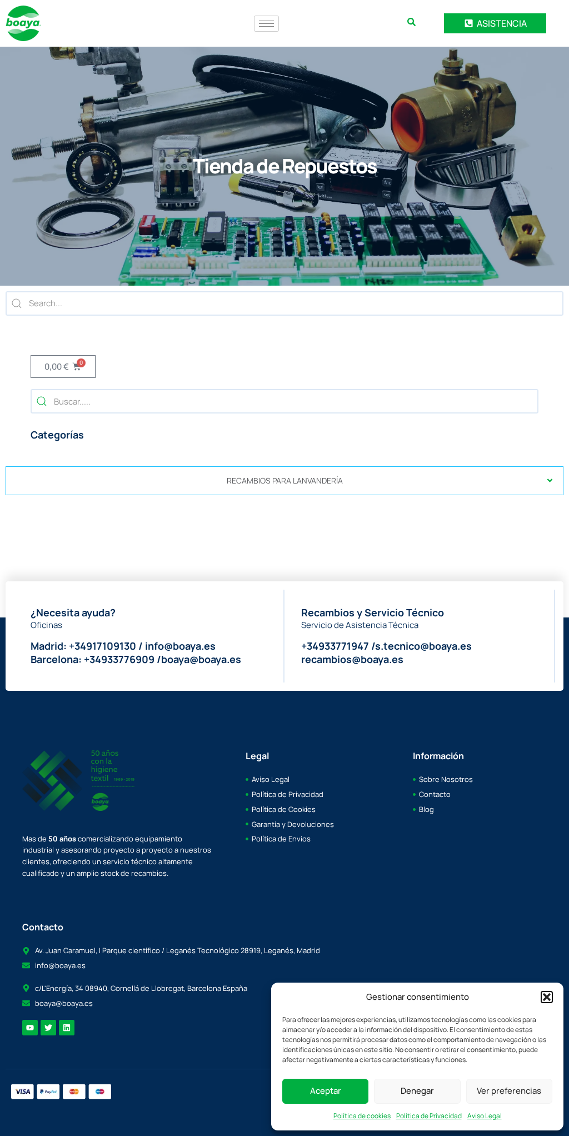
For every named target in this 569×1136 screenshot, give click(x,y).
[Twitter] (48, 1027)
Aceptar (325, 1091)
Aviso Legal (484, 1115)
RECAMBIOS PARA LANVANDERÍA (285, 480)
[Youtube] (30, 1027)
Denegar (417, 1091)
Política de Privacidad (429, 1115)
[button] (546, 997)
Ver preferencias (509, 1091)
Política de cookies (362, 1115)
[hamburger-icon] (266, 24)
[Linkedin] (66, 1027)
